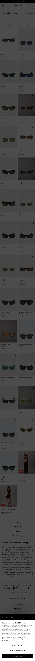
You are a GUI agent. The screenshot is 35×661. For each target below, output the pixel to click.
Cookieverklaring (6, 639)
